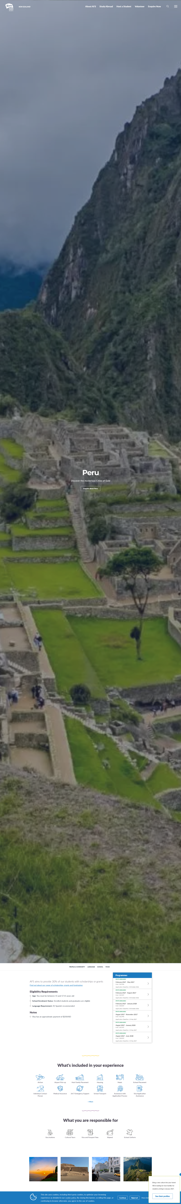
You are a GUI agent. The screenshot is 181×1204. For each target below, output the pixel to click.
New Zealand (9, 7)
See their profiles (162, 1196)
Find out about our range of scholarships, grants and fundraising (56, 985)
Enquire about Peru (90, 488)
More (91, 1101)
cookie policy (70, 1197)
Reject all (134, 1198)
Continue (122, 1198)
